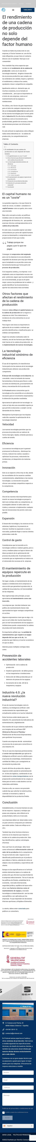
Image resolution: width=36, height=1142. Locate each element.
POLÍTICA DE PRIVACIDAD (22, 1135)
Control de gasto (15, 175)
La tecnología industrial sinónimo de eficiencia (18, 163)
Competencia (14, 171)
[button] (13, 10)
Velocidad (13, 166)
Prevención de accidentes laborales (18, 181)
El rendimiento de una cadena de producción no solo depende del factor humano (17, 152)
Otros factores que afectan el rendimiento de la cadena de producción (19, 159)
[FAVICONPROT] (3, 10)
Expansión (13, 173)
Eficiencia (13, 168)
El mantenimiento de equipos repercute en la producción (19, 178)
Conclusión (11, 187)
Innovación (13, 169)
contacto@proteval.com (13, 1033)
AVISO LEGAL (7, 1135)
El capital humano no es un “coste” (17, 156)
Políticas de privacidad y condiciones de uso (17, 1108)
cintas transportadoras (20, 776)
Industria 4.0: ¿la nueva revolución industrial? (17, 184)
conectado (22, 908)
